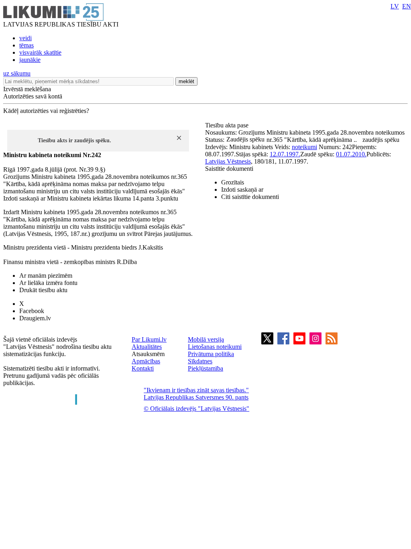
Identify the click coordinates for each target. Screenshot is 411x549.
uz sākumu (17, 73)
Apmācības (146, 361)
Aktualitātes (147, 346)
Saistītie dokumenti (229, 168)
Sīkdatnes (200, 361)
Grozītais (232, 182)
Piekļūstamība (205, 368)
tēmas (26, 45)
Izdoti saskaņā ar (242, 189)
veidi (25, 38)
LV (395, 6)
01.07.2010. (351, 154)
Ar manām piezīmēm (45, 275)
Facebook (31, 310)
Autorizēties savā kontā (32, 96)
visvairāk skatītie (40, 52)
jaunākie (30, 59)
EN (406, 6)
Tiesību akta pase (227, 125)
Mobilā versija (206, 339)
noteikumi (304, 146)
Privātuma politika (211, 353)
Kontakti (143, 368)
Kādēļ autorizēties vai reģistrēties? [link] (46, 110)
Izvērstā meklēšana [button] (27, 89)
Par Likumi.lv (149, 339)
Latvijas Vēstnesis (228, 161)
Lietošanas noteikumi (215, 346)
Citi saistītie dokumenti (250, 196)
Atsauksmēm (148, 353)
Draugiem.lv (35, 318)
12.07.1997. (285, 154)
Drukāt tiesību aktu (43, 290)
